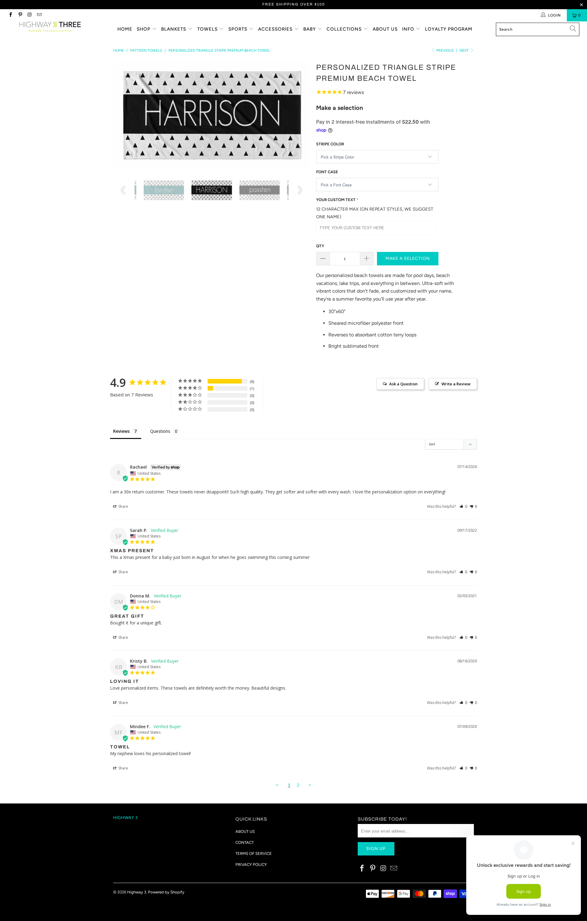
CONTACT (244, 842)
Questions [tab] (160, 431)
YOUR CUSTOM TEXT (336, 199)
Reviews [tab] (121, 431)
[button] (463, 506)
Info (409, 29)
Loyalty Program (448, 29)
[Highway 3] (50, 26)
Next (465, 50)
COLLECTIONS (345, 29)
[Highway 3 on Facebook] (10, 15)
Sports (238, 29)
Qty (320, 246)
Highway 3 (136, 892)
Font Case (327, 172)
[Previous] (124, 115)
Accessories (276, 29)
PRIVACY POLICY (251, 864)
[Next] (299, 115)
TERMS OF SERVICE (253, 853)
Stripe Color (330, 144)
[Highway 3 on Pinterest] (19, 15)
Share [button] (122, 506)
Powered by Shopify (166, 892)
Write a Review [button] (456, 384)
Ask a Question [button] (403, 384)
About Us (385, 29)
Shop (144, 29)
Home (124, 29)
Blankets (174, 29)
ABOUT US (245, 831)
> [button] (309, 785)
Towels (208, 29)
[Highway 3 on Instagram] (29, 15)
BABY (310, 29)
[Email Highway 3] (39, 15)
